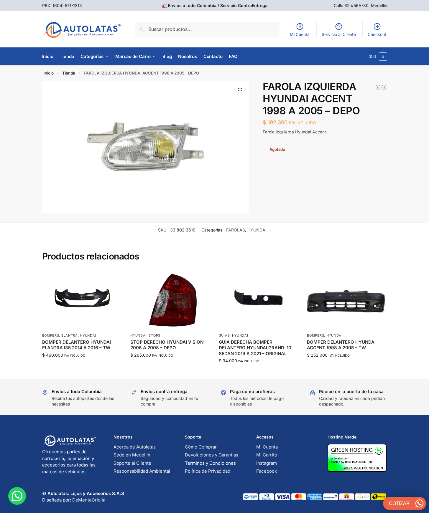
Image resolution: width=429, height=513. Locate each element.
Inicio (49, 73)
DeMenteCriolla (88, 500)
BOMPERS (50, 335)
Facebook (266, 471)
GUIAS (224, 335)
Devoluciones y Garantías (211, 455)
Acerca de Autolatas (135, 447)
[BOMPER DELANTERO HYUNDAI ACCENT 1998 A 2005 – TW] (347, 300)
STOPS (154, 335)
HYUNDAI (257, 229)
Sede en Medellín (132, 455)
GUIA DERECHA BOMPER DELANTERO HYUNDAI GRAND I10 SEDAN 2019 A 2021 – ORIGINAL (255, 347)
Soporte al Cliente (132, 463)
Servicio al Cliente (339, 34)
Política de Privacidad (207, 471)
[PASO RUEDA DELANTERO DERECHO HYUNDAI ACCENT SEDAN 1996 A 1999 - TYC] (384, 87)
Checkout (377, 34)
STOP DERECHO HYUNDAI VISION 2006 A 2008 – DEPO (166, 345)
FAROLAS (235, 229)
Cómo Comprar (201, 447)
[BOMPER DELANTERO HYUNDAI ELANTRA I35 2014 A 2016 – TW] (82, 300)
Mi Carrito (266, 455)
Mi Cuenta (300, 34)
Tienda (68, 73)
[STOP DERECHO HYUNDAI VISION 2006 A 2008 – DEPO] (170, 300)
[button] (378, 56)
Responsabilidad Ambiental (142, 471)
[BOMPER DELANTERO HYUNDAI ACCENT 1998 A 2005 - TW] (378, 87)
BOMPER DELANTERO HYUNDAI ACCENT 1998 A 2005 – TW (341, 345)
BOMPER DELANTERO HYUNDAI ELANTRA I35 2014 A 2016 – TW (76, 345)
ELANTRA (69, 335)
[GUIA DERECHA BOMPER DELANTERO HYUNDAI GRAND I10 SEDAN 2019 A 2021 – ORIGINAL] (258, 300)
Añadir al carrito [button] (81, 367)
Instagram (266, 463)
